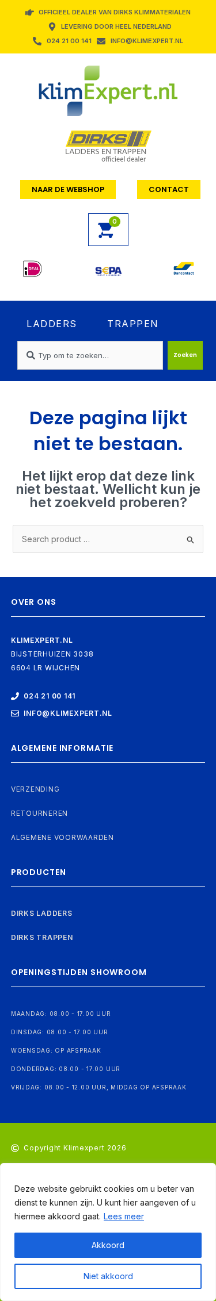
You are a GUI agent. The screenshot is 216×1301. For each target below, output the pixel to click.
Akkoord (108, 1245)
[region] (108, 1232)
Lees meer (124, 1216)
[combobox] (90, 355)
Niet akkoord (108, 1276)
